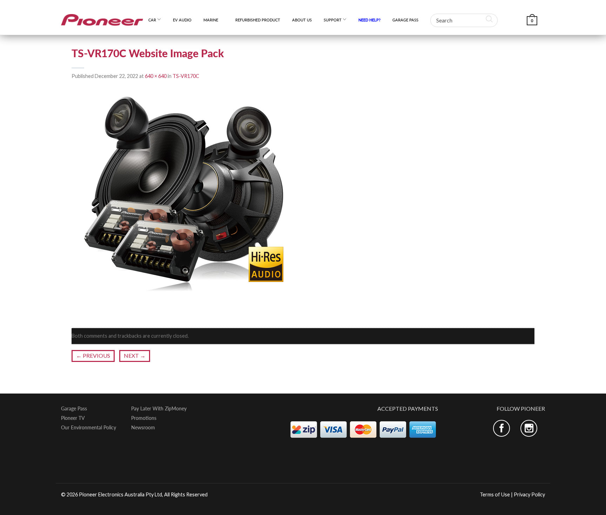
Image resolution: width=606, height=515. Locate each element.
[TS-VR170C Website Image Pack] (184, 204)
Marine (213, 20)
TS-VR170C (186, 76)
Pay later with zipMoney (159, 408)
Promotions (143, 418)
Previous (93, 355)
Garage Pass (405, 20)
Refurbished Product (257, 20)
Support (333, 20)
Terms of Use (495, 494)
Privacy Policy (529, 494)
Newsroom (143, 427)
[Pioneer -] (102, 17)
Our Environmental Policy (88, 427)
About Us (302, 20)
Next (135, 355)
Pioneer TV (73, 418)
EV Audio (182, 20)
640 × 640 (156, 76)
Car (152, 20)
